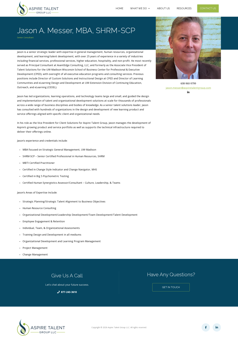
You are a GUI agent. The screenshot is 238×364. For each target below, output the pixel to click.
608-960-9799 (188, 83)
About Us (163, 8)
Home (119, 8)
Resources (184, 8)
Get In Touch (171, 287)
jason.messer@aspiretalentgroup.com (188, 87)
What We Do (138, 8)
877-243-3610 (69, 292)
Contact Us (208, 8)
